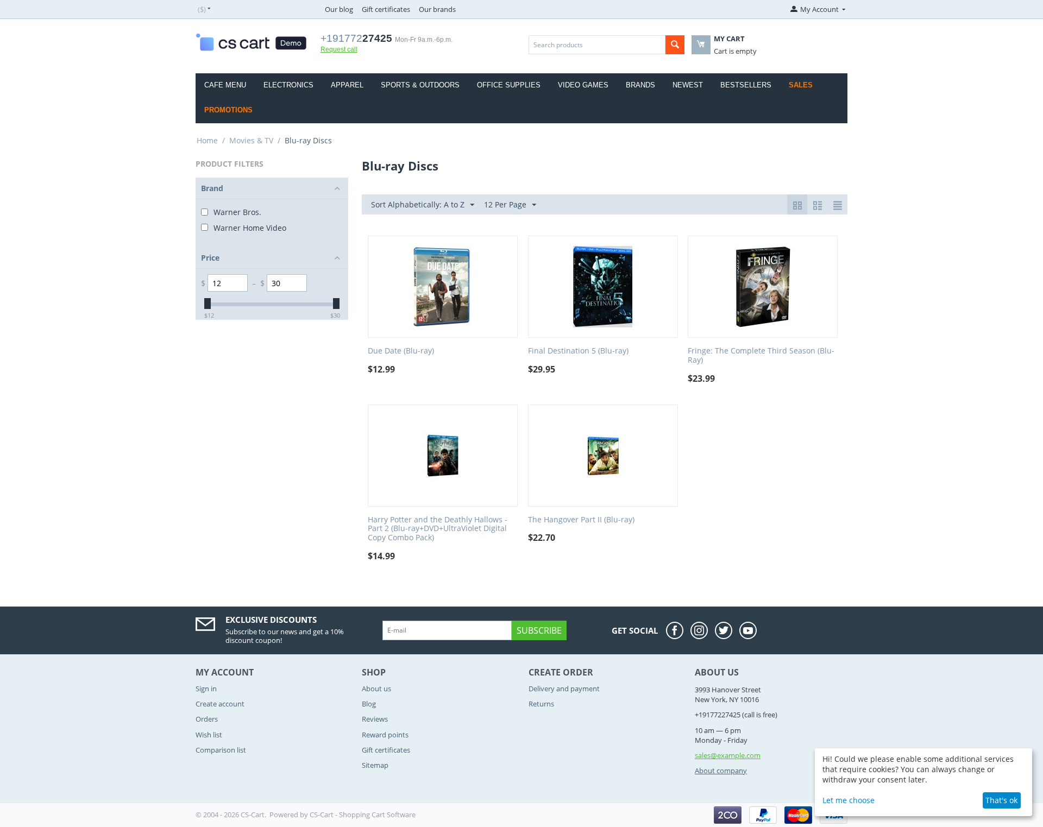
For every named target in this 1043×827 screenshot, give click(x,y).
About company (721, 770)
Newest (688, 85)
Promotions (228, 110)
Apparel (347, 85)
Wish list (209, 735)
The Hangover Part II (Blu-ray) (581, 520)
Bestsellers (745, 85)
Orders (207, 719)
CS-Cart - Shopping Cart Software (363, 814)
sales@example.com (728, 755)
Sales (801, 85)
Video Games (583, 85)
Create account (220, 704)
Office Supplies (509, 85)
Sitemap (375, 765)
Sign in (206, 688)
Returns (541, 704)
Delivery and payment (564, 688)
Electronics (288, 85)
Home (207, 140)
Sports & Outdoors (420, 85)
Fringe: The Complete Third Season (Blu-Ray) (761, 355)
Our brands (437, 9)
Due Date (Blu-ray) (401, 351)
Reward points (385, 735)
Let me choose (848, 800)
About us (376, 688)
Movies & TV (251, 140)
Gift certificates (386, 9)
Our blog (339, 9)
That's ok (1001, 800)
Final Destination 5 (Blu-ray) (578, 351)
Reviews (375, 719)
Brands (640, 85)
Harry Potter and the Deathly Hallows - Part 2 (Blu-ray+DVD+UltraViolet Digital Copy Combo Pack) (437, 528)
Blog (369, 704)
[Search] (674, 44)
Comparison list (221, 750)
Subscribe (539, 630)
